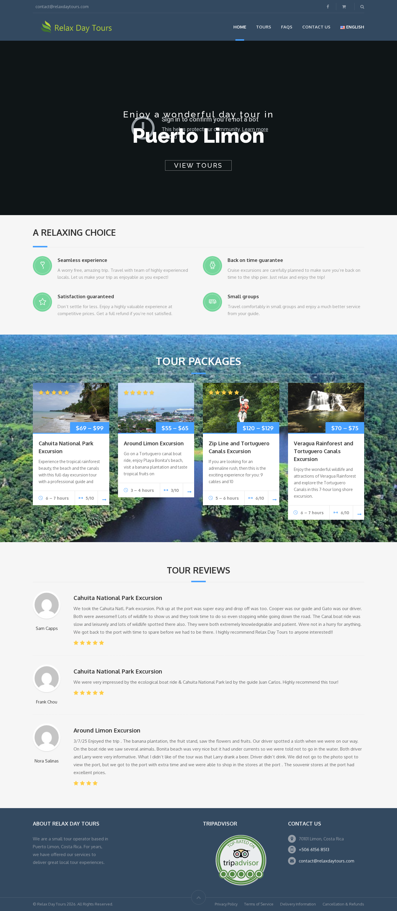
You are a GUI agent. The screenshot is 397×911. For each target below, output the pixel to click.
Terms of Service (258, 904)
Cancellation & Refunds (343, 904)
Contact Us (316, 27)
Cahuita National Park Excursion (118, 597)
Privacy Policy (226, 904)
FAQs (286, 27)
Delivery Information (298, 904)
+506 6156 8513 (314, 849)
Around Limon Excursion (154, 443)
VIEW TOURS (198, 165)
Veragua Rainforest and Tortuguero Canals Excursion (323, 451)
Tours (263, 27)
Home (239, 27)
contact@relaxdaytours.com (326, 861)
